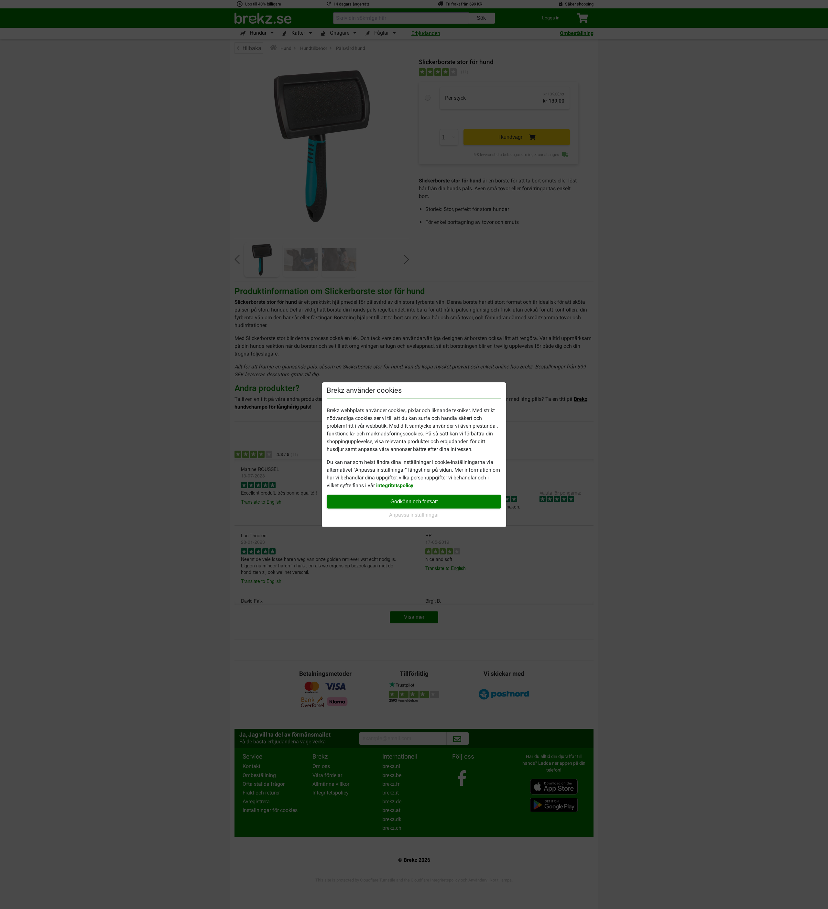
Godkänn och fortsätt (414, 501)
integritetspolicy (394, 485)
